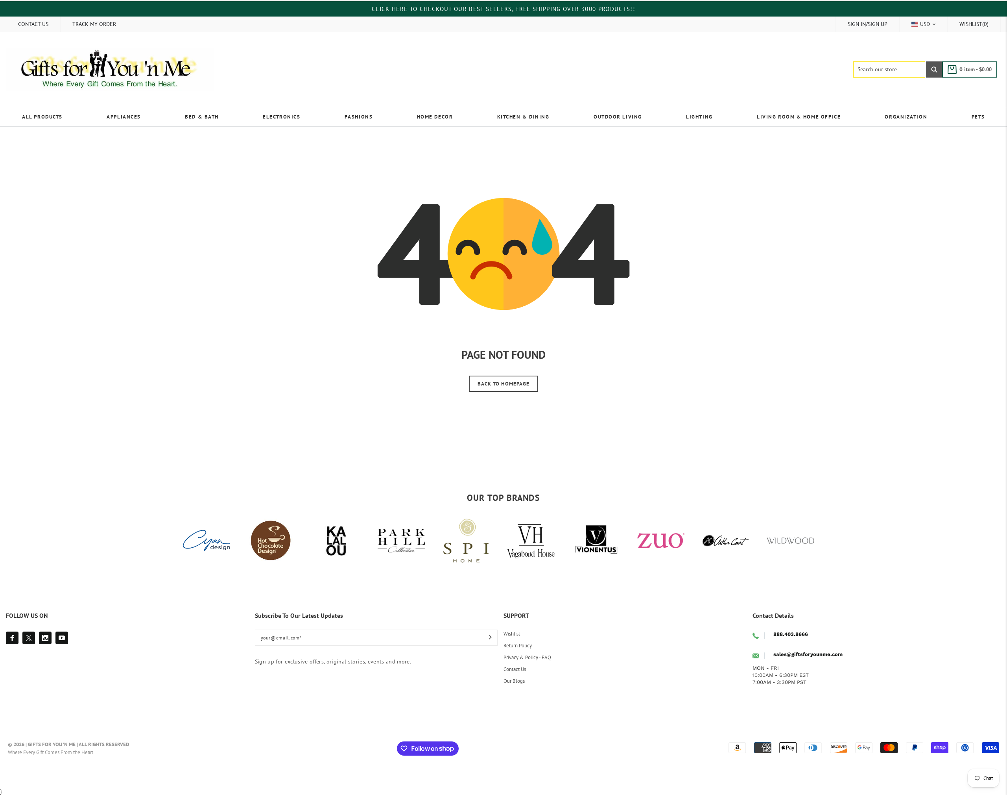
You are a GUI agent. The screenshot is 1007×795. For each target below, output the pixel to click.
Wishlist (512, 633)
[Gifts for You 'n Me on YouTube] (61, 638)
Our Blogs (514, 681)
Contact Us (515, 669)
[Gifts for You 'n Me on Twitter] (28, 638)
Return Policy (518, 645)
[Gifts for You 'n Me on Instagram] (45, 638)
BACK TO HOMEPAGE (503, 383)
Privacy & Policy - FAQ (527, 657)
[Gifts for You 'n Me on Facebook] (12, 638)
